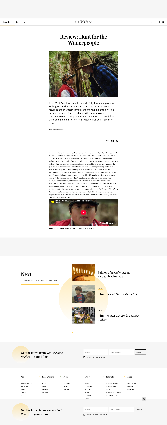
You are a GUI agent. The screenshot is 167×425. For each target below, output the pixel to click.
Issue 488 (117, 267)
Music (50, 280)
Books (55, 280)
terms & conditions (100, 357)
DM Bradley (60, 129)
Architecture (102, 267)
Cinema (51, 141)
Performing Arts (28, 280)
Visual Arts (44, 280)
